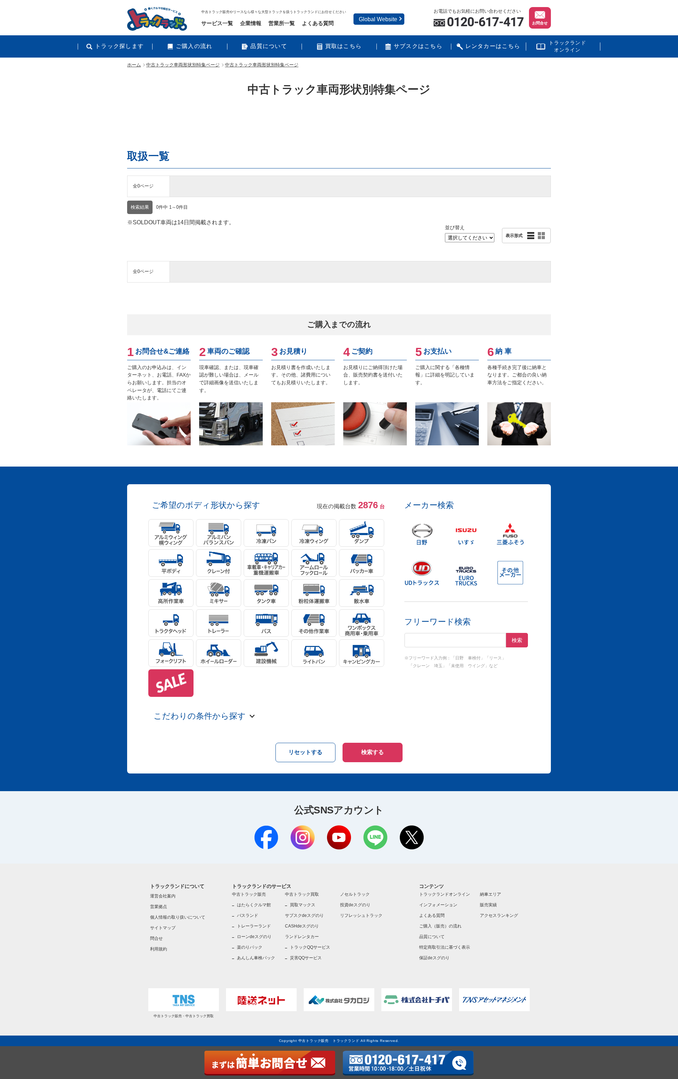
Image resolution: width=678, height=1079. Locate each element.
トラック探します (119, 46)
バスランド (247, 915)
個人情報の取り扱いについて (177, 917)
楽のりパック (249, 947)
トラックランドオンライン (567, 46)
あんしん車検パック (256, 957)
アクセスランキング (499, 915)
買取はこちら (343, 46)
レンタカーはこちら (493, 46)
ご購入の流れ (194, 46)
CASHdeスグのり (302, 926)
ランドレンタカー (302, 936)
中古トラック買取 (302, 894)
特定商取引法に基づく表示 (444, 947)
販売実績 (488, 904)
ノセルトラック (355, 894)
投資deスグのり (355, 904)
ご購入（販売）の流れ (440, 926)
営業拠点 (158, 906)
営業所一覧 (281, 23)
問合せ (156, 938)
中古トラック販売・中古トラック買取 (184, 1016)
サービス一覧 (217, 23)
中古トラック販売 (249, 894)
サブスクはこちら (418, 46)
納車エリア (490, 894)
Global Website (378, 19)
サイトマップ (163, 927)
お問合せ (540, 23)
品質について (268, 46)
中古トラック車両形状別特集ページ (183, 64)
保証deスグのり (434, 957)
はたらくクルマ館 (254, 904)
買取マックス (302, 904)
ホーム (134, 64)
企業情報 (250, 23)
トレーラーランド (254, 926)
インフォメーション (438, 904)
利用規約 (158, 949)
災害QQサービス (306, 957)
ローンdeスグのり (254, 936)
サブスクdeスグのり (304, 915)
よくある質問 (318, 23)
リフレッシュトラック (361, 915)
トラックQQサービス (310, 947)
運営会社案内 (163, 896)
